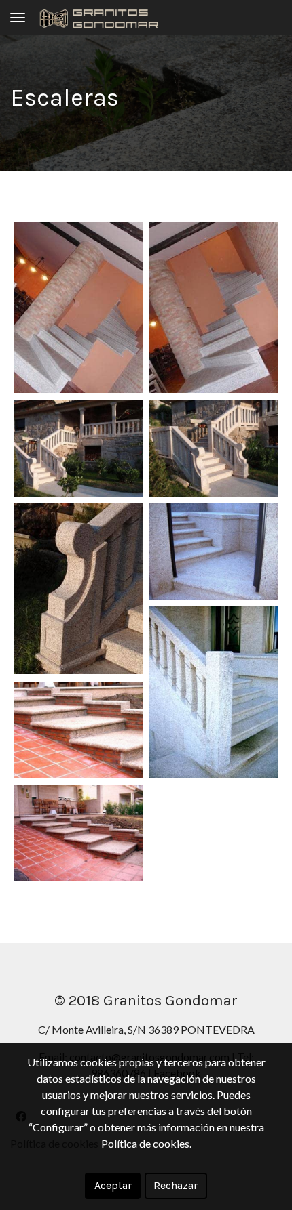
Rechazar (175, 1185)
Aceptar (113, 1185)
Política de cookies (145, 1143)
